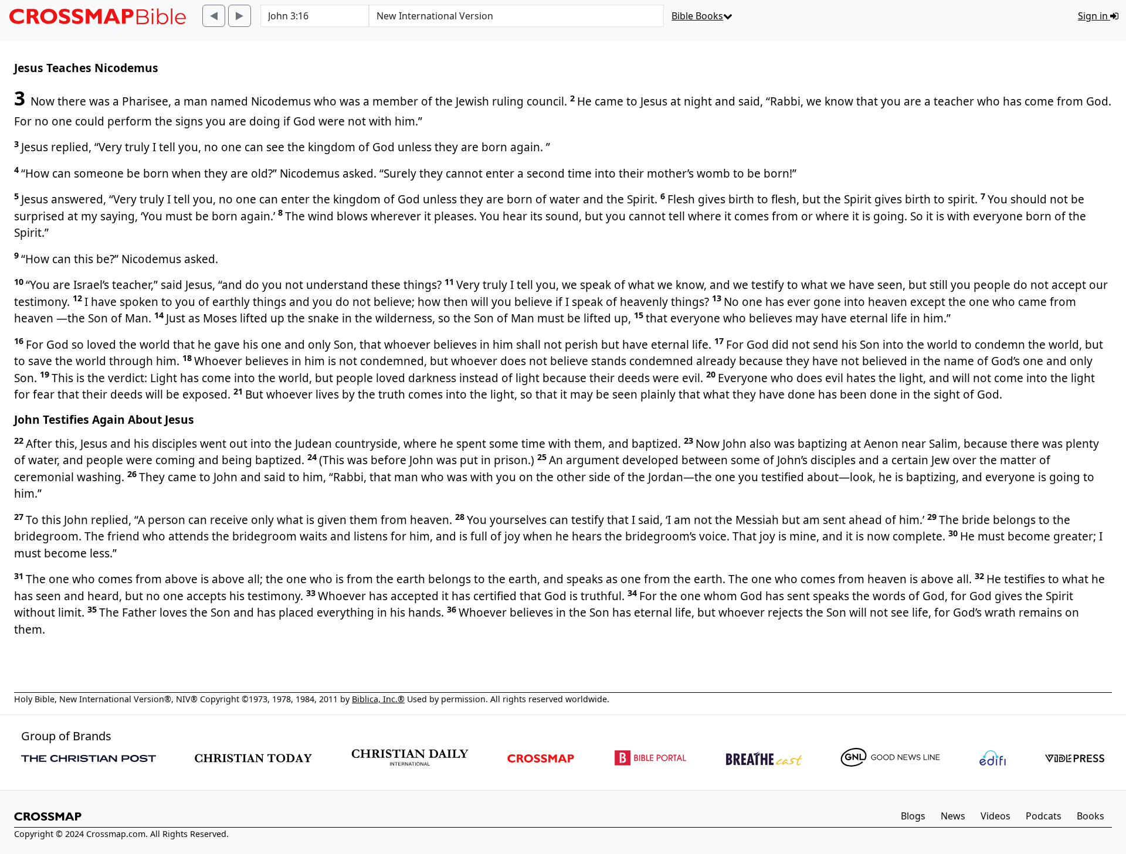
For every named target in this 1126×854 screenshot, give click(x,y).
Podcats (1043, 815)
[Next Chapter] (239, 16)
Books (1090, 815)
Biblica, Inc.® (378, 699)
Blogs (913, 815)
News (953, 815)
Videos (995, 815)
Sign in (1094, 15)
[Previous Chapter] (213, 16)
